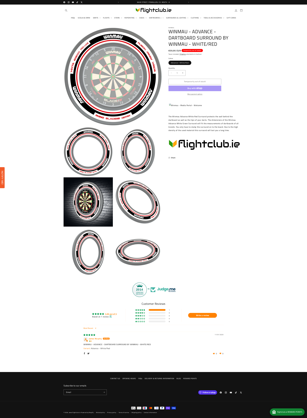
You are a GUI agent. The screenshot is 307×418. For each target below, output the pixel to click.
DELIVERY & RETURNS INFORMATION (159, 378)
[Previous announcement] (118, 2)
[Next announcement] (188, 2)
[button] (66, 10)
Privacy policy (111, 412)
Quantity (171, 68)
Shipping (183, 54)
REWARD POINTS (190, 378)
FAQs (140, 378)
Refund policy (100, 412)
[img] (89, 334)
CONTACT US (115, 378)
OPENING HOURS (129, 378)
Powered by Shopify (87, 412)
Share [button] (173, 157)
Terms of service (124, 412)
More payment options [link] (194, 94)
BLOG (179, 378)
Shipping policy (137, 412)
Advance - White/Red (181, 63)
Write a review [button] (202, 315)
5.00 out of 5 (111, 313)
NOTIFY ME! (2, 178)
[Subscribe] (104, 392)
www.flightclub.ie (74, 412)
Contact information (150, 412)
